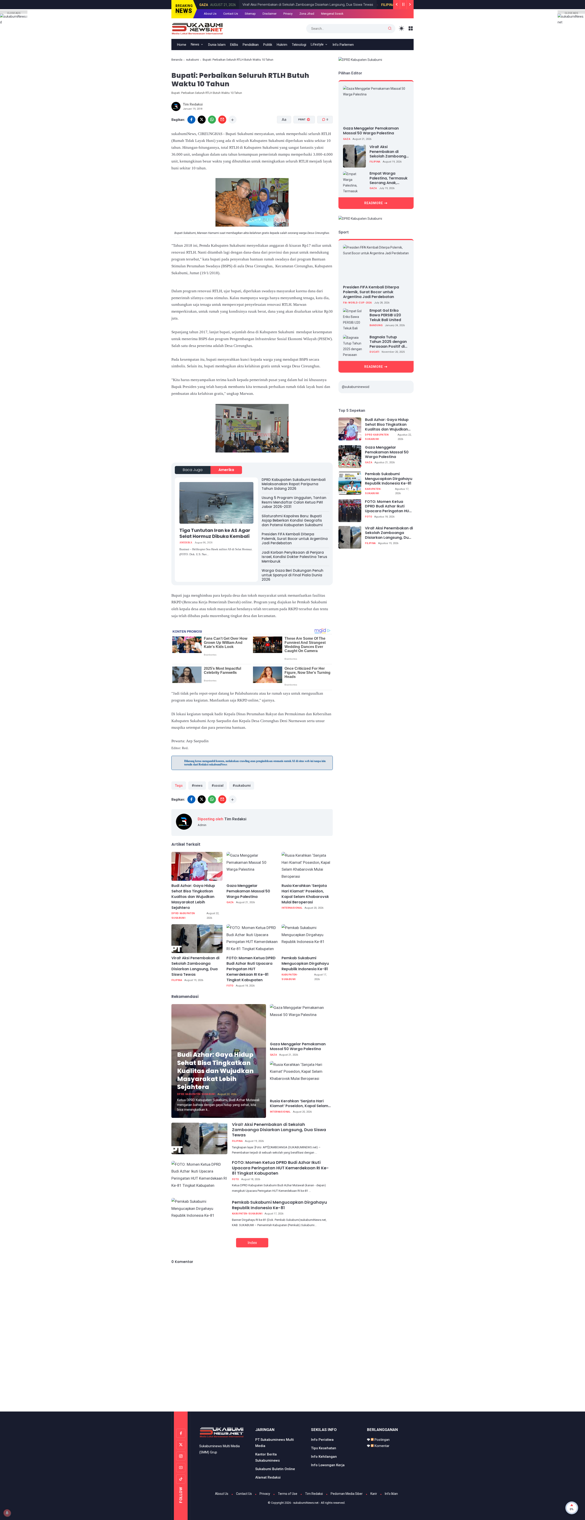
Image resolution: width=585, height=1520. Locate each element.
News (195, 44)
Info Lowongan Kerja (328, 1465)
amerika (226, 469)
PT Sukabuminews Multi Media (274, 1443)
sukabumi (192, 59)
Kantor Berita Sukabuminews (267, 1457)
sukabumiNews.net (306, 1502)
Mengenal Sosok (332, 13)
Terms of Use (287, 1494)
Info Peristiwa (322, 1440)
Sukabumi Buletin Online (275, 1469)
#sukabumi (242, 785)
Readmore (373, 203)
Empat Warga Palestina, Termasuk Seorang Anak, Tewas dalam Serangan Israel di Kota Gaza (388, 178)
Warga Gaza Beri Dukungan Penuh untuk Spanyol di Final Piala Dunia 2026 (292, 575)
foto (230, 985)
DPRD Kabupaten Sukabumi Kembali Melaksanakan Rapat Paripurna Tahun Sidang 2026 (294, 484)
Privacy (287, 13)
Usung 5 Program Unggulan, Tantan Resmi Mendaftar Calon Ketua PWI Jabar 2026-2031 (294, 502)
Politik (267, 45)
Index (252, 1242)
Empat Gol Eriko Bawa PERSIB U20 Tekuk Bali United (385, 315)
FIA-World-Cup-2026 (357, 302)
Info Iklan (391, 1494)
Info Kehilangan (324, 1457)
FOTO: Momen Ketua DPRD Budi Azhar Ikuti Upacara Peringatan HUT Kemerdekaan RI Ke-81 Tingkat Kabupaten (251, 969)
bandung (376, 325)
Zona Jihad (306, 13)
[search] (390, 28)
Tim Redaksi (314, 1494)
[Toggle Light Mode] (401, 28)
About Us (210, 13)
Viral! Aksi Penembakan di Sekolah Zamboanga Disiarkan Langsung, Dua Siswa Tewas (283, 5)
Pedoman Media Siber (347, 1494)
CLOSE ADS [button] (14, 13)
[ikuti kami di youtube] (180, 1467)
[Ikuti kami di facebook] (180, 1433)
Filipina (363, 5)
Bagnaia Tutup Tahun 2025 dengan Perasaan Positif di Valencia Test (388, 342)
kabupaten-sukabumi (290, 977)
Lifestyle (317, 44)
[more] (233, 120)
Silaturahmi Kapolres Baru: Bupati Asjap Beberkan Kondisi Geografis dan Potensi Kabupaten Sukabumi (292, 520)
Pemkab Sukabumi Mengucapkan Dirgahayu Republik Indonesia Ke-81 (305, 963)
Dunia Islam (217, 45)
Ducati (374, 351)
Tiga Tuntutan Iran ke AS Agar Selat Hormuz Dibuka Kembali (214, 533)
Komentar (381, 1446)
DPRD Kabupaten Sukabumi (183, 915)
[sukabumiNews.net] (199, 28)
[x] (202, 120)
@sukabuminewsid (355, 387)
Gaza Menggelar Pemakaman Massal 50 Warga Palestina (248, 891)
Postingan (382, 1440)
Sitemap (250, 13)
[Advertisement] (292, 1392)
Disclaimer (270, 13)
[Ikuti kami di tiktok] (180, 1479)
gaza (230, 902)
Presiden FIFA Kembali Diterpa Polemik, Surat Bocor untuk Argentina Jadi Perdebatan (295, 538)
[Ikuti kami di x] (180, 1444)
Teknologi (299, 45)
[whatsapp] (212, 120)
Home (181, 45)
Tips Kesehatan (323, 1448)
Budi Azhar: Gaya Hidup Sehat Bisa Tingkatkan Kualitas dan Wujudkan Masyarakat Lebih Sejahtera (193, 896)
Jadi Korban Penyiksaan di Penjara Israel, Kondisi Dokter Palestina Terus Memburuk (294, 557)
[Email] (222, 120)
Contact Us (230, 13)
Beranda (176, 59)
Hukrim (282, 45)
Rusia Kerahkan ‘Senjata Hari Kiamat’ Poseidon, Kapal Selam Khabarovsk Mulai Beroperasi (305, 894)
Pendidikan (251, 45)
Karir (373, 1494)
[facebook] (191, 120)
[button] (301, 137)
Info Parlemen (343, 45)
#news (197, 785)
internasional (292, 907)
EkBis (234, 45)
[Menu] (411, 28)
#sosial (217, 785)
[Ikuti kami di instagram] (180, 1456)
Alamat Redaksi (268, 1477)
